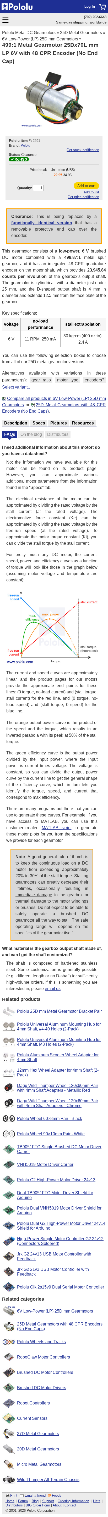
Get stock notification (83, 150)
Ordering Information (73, 1501)
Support (48, 1501)
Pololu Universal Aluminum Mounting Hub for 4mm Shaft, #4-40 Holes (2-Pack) (59, 1026)
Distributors (14, 1505)
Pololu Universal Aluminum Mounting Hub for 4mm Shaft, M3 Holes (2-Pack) (59, 1042)
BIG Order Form (38, 1505)
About (57, 1505)
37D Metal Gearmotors (38, 1433)
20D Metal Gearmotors (38, 1449)
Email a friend (35, 1495)
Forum (23, 1501)
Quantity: (24, 188)
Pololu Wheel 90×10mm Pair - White (51, 1134)
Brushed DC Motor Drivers (41, 1387)
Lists (96, 1501)
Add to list (91, 192)
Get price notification (83, 197)
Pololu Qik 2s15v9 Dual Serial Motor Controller (60, 1287)
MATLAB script (57, 827)
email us (53, 988)
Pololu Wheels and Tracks (41, 1341)
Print (13, 1495)
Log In (89, 6)
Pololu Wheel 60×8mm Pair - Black (49, 1118)
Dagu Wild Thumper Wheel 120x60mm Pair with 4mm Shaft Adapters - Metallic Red (57, 1088)
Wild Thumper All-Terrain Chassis (48, 1479)
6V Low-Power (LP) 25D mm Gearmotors (40, 39)
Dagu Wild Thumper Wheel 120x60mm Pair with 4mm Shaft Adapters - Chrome (57, 1103)
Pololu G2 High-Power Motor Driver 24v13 (56, 1180)
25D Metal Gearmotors (81, 32)
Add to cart (86, 186)
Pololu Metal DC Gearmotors (29, 32)
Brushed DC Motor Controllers (45, 1372)
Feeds (56, 1495)
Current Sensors (32, 1418)
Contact (70, 1505)
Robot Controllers (33, 1403)
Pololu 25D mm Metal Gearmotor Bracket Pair (59, 1011)
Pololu (25, 145)
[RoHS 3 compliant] (19, 160)
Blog (35, 1501)
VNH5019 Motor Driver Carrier (45, 1164)
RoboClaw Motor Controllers (43, 1357)
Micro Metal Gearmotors (39, 1464)
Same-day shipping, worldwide (81, 22)
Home (10, 1501)
